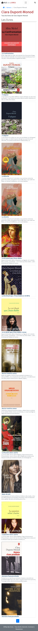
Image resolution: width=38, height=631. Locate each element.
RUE (9, 2)
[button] (35, 2)
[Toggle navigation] (25, 2)
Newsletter (19, 629)
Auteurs (9, 7)
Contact (31, 627)
